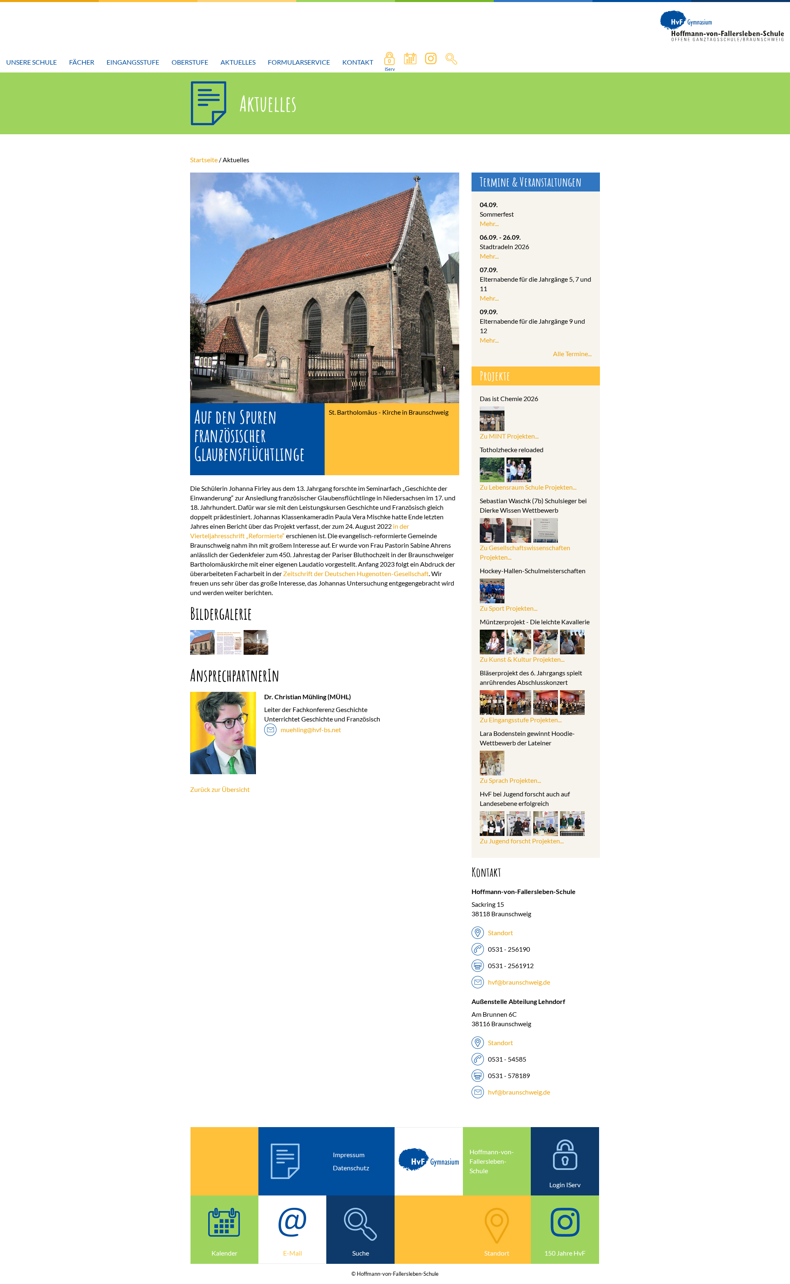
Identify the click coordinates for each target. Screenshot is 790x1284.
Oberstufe (190, 62)
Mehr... (489, 223)
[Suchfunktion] (410, 62)
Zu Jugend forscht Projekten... (522, 841)
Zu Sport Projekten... (508, 608)
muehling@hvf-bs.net (311, 729)
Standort (500, 932)
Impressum (349, 1154)
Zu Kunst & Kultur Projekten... (522, 659)
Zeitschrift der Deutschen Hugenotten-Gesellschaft (356, 573)
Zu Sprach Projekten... (510, 780)
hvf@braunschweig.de (519, 982)
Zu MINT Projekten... (509, 436)
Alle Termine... (572, 353)
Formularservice (299, 62)
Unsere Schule (31, 62)
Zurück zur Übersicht (220, 789)
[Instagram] (431, 62)
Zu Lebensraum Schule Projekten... (528, 487)
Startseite (204, 159)
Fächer (81, 62)
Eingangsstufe (133, 62)
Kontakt (357, 62)
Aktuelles (238, 62)
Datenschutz (351, 1168)
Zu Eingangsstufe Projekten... (521, 720)
